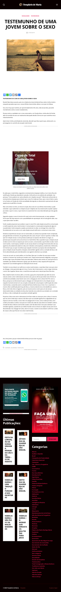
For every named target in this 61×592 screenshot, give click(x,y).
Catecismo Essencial (38, 460)
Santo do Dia (36, 547)
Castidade (7, 347)
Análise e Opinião (37, 454)
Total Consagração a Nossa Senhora (43, 564)
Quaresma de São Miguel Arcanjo (42, 540)
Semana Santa (36, 555)
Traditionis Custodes (38, 566)
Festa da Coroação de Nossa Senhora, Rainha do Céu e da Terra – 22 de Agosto (9, 449)
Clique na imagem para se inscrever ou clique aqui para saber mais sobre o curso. (30, 187)
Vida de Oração (37, 572)
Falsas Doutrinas (37, 479)
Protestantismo (37, 536)
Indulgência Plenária (38, 502)
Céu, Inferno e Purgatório (40, 464)
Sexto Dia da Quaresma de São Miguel (22, 485)
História (34, 496)
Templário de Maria (13, 588)
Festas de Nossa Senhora (39, 483)
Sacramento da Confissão (40, 545)
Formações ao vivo (38, 492)
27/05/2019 (31, 32)
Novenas (34, 526)
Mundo (34, 519)
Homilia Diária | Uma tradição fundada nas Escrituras (9, 489)
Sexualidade (25, 15)
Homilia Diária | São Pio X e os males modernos (9, 522)
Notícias (34, 524)
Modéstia (35, 517)
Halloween (35, 494)
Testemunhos (35, 15)
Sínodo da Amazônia (38, 560)
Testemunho (20, 347)
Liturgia (34, 507)
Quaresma (35, 538)
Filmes (34, 488)
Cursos (34, 471)
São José (34, 549)
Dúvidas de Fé (36, 475)
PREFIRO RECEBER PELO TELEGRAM (16, 413)
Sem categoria (36, 553)
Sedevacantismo (37, 551)
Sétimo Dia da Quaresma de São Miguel (22, 444)
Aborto (34, 452)
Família (34, 481)
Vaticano (34, 570)
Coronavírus (36, 468)
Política (34, 534)
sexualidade (14, 347)
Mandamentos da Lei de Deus (41, 513)
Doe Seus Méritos (37, 473)
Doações (23, 588)
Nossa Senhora (36, 521)
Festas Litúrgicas (37, 485)
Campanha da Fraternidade (40, 458)
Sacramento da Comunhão (40, 543)
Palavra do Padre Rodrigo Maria (42, 530)
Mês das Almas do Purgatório (41, 515)
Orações (34, 528)
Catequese (35, 462)
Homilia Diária (36, 498)
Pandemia (35, 532)
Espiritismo (35, 477)
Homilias (34, 500)
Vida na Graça (36, 576)
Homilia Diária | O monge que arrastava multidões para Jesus (23, 527)
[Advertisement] (30, 82)
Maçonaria (35, 511)
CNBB (33, 466)
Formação (35, 490)
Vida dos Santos (37, 574)
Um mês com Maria (38, 568)
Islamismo (35, 504)
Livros (34, 509)
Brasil (33, 456)
